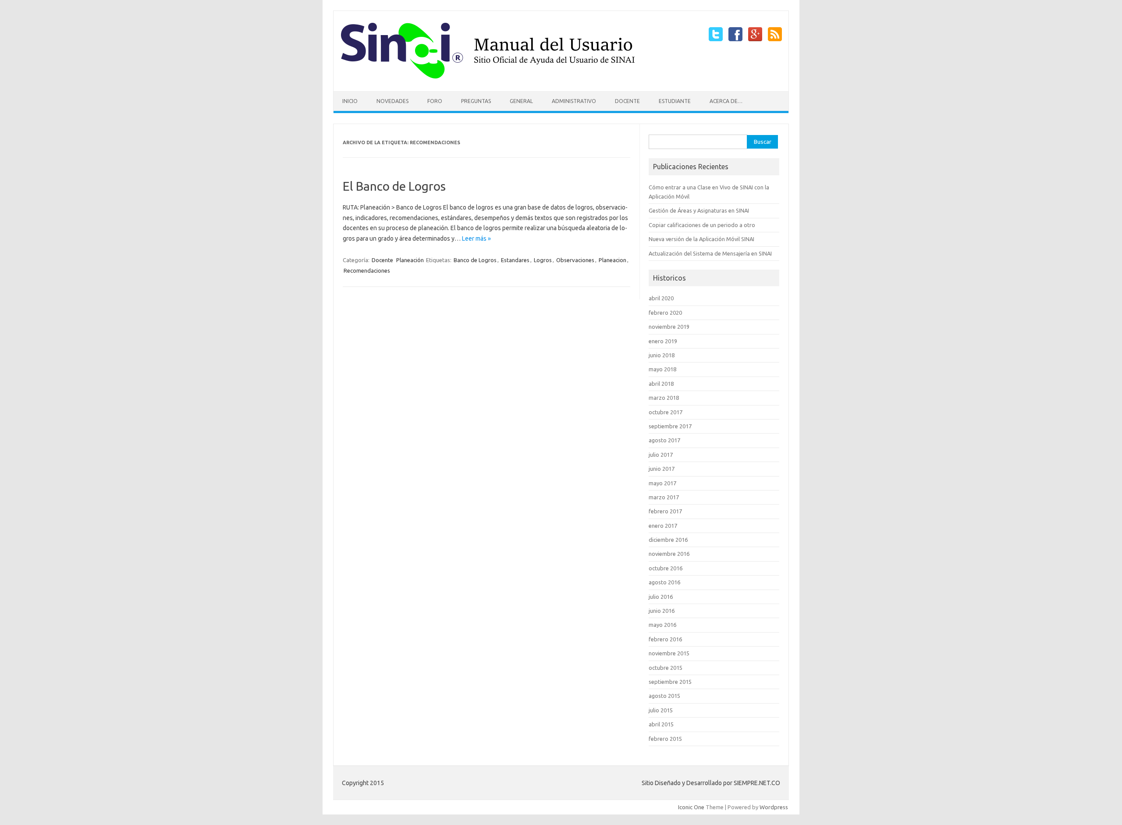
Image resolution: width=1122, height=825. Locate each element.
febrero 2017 (665, 511)
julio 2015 (661, 710)
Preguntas (476, 101)
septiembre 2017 (670, 426)
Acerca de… (726, 101)
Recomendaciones (367, 270)
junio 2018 (662, 355)
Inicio (350, 101)
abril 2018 (661, 383)
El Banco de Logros (394, 186)
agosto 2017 (664, 440)
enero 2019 (663, 341)
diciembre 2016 (668, 540)
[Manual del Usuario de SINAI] (488, 76)
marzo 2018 (664, 398)
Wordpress (774, 807)
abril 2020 (661, 298)
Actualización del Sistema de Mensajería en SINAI (710, 253)
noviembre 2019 (669, 327)
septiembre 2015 (670, 682)
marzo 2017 (664, 497)
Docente (627, 101)
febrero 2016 (665, 639)
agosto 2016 (664, 582)
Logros (543, 260)
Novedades (392, 101)
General (521, 101)
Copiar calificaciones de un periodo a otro (702, 225)
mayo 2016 (662, 625)
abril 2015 (661, 724)
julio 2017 (661, 455)
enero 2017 (663, 526)
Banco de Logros (475, 260)
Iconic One (691, 807)
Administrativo (574, 101)
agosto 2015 (664, 696)
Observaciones (575, 260)
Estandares (515, 260)
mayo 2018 (662, 369)
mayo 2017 (662, 483)
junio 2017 (662, 469)
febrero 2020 (665, 312)
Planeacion (612, 260)
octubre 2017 (665, 412)
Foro (434, 101)
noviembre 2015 (669, 653)
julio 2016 (661, 597)
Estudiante (675, 101)
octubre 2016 (665, 568)
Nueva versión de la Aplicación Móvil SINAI (701, 239)
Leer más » (476, 238)
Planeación (410, 260)
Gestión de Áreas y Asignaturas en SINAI (699, 210)
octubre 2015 (665, 668)
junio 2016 (662, 611)
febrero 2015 (665, 739)
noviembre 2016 (669, 554)
